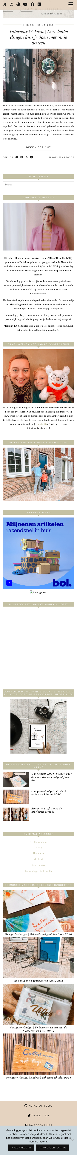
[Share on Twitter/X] (26, 157)
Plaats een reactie (61, 157)
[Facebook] (33, 4)
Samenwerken (39, 865)
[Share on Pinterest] (31, 157)
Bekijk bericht (38, 147)
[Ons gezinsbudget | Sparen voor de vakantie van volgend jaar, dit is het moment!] (16, 779)
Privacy (38, 847)
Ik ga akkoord (21, 1148)
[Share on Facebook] (21, 157)
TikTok (40, 1115)
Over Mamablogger (38, 842)
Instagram (40, 1105)
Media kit (39, 859)
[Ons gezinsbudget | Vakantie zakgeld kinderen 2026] (38, 911)
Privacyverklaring (52, 1148)
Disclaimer (38, 853)
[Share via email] (17, 157)
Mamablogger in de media (38, 871)
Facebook (40, 1125)
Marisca (29, 25)
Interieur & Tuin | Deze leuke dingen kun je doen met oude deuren (39, 37)
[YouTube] (25, 4)
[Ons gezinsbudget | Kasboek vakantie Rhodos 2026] (16, 797)
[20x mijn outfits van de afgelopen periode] (16, 814)
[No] (72, 1140)
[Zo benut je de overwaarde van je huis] (38, 957)
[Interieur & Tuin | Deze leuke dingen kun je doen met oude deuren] (38, 101)
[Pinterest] (18, 4)
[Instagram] (11, 4)
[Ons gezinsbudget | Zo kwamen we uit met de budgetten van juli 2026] (38, 1004)
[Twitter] (5, 4)
